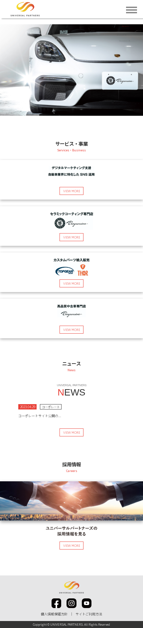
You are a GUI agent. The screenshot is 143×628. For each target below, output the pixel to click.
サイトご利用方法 (88, 613)
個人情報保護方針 (54, 613)
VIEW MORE (71, 433)
